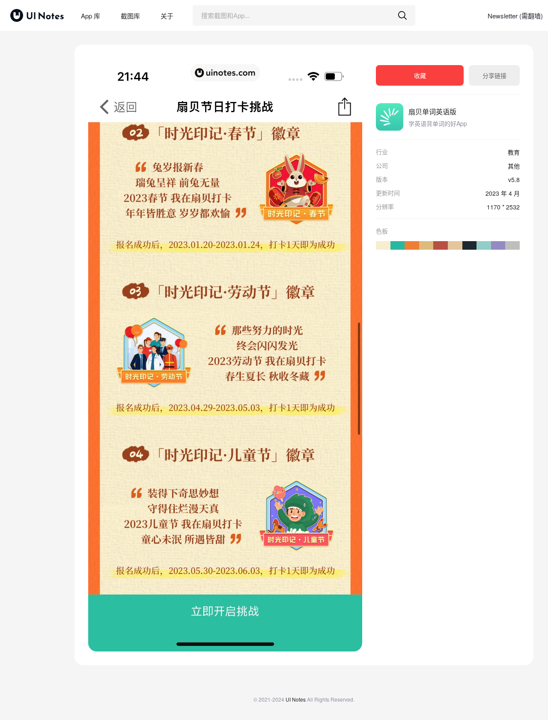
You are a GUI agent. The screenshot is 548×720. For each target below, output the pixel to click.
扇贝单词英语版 (432, 112)
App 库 (90, 15)
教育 (514, 152)
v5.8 (514, 179)
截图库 (130, 15)
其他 (514, 165)
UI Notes (296, 699)
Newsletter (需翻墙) (515, 15)
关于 (167, 15)
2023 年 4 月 (502, 193)
